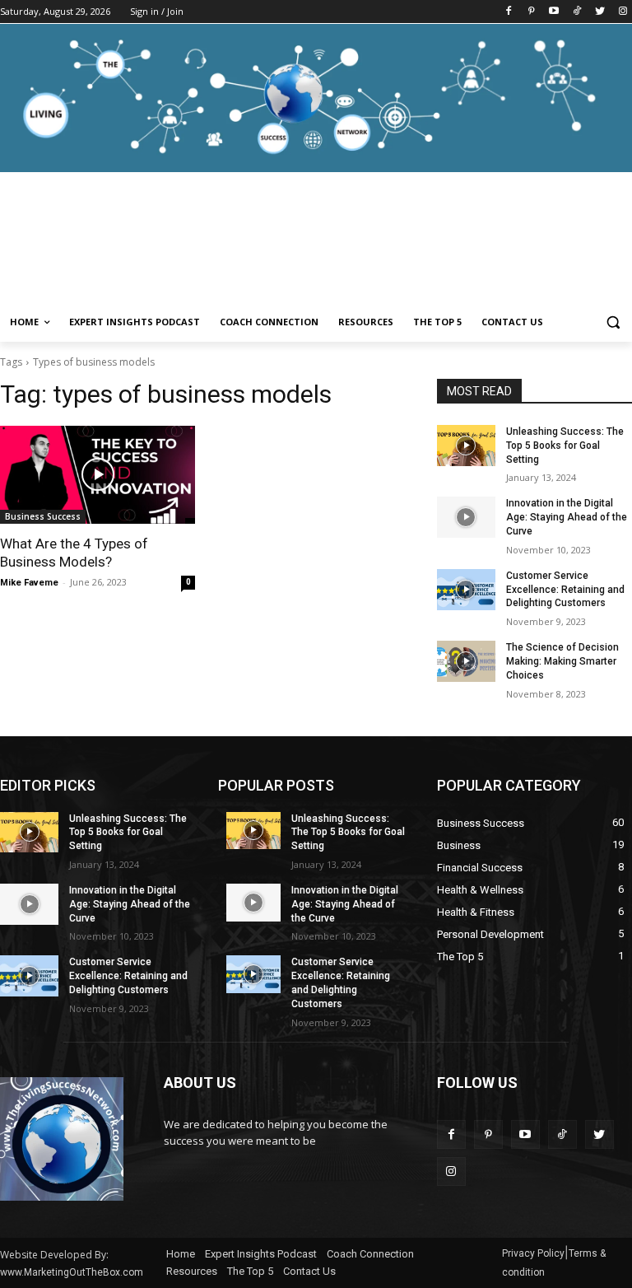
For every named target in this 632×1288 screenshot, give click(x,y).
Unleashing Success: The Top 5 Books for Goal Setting (565, 445)
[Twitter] (599, 11)
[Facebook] (508, 11)
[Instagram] (622, 11)
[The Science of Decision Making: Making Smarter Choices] (466, 661)
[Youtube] (554, 11)
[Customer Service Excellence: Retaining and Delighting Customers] (466, 589)
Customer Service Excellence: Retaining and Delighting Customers (565, 589)
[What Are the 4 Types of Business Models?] (97, 475)
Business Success (43, 516)
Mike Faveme (29, 582)
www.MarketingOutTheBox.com (71, 1272)
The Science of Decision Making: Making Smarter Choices (562, 661)
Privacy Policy (533, 1253)
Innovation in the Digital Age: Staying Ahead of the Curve (566, 517)
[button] (612, 322)
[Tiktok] (577, 11)
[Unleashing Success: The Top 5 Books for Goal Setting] (466, 445)
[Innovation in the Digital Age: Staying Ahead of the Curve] (466, 517)
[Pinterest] (531, 11)
